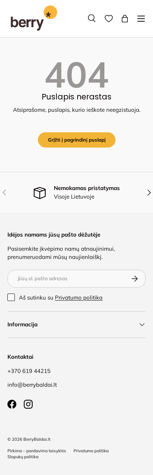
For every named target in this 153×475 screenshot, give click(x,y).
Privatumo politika (78, 297)
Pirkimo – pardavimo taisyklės (36, 450)
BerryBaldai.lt (37, 439)
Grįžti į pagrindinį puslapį (76, 140)
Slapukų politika (23, 456)
